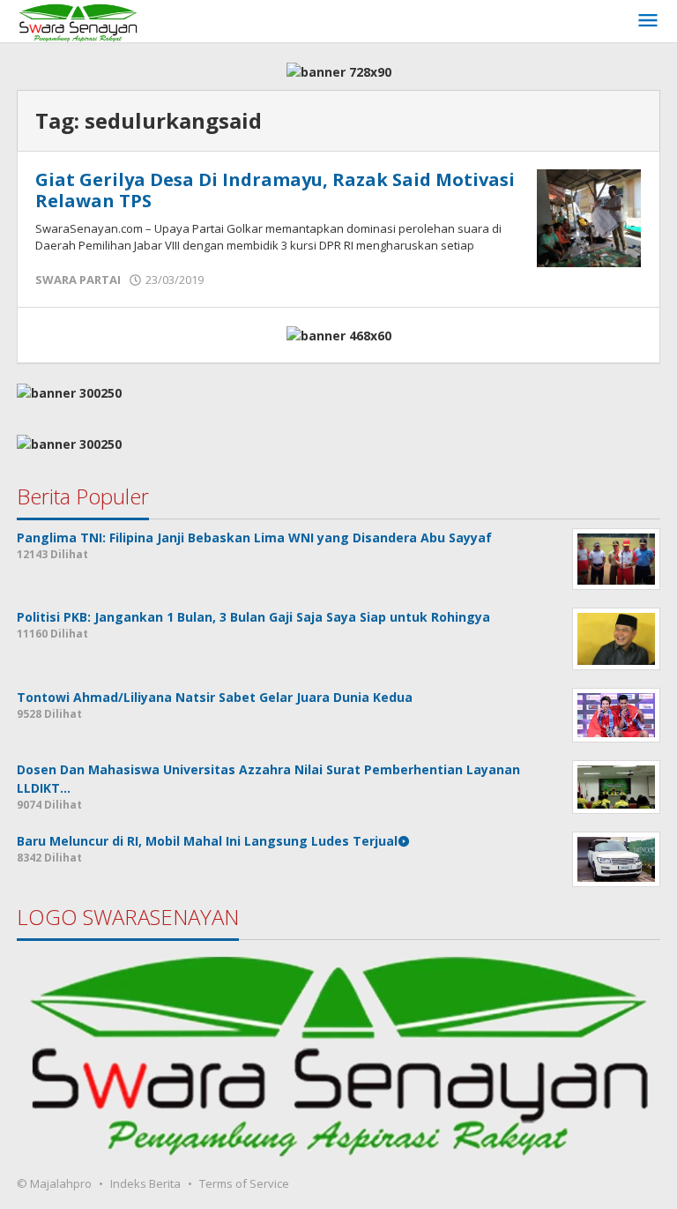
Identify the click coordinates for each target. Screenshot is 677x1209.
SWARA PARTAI (78, 279)
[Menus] (648, 21)
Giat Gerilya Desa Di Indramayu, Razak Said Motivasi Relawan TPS (275, 190)
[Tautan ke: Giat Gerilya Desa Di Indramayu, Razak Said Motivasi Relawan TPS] (589, 216)
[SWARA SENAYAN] (78, 20)
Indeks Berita (145, 1183)
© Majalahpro (54, 1183)
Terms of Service (244, 1183)
